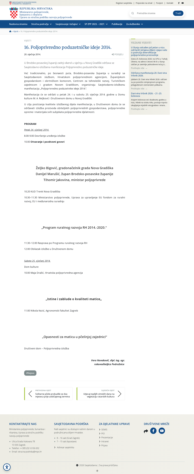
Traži (178, 13)
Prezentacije (107, 437)
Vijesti (15, 31)
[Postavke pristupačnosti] (7, 467)
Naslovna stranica (18, 24)
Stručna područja (40, 24)
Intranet (105, 441)
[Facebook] (179, 3)
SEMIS (104, 429)
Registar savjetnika (124, 3)
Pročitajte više (138, 68)
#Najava (30, 373)
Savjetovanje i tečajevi (67, 24)
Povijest (159, 3)
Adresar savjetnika (65, 447)
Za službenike (133, 24)
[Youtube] (183, 3)
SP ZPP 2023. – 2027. (95, 24)
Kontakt (170, 3)
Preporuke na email (144, 3)
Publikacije (117, 24)
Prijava (104, 445)
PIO (103, 433)
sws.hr (97, 470)
